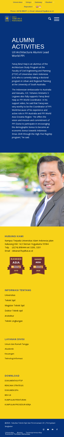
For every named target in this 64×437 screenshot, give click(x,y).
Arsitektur (9, 315)
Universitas (17, 2)
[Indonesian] (40, 6)
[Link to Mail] (52, 429)
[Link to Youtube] (48, 429)
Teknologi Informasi (14, 358)
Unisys (28, 2)
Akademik (9, 348)
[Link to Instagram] (43, 429)
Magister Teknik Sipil (14, 305)
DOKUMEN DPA (11, 390)
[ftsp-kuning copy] (26, 19)
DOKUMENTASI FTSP (14, 380)
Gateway (38, 2)
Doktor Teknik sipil (14, 310)
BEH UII (8, 395)
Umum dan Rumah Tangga (17, 344)
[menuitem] (18, 2)
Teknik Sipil (10, 300)
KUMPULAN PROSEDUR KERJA (18, 404)
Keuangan (9, 353)
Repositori (28, 6)
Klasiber (49, 2)
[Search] (48, 19)
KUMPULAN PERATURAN (15, 399)
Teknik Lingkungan (14, 321)
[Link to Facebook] (57, 429)
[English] (37, 6)
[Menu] (55, 19)
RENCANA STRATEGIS (14, 385)
